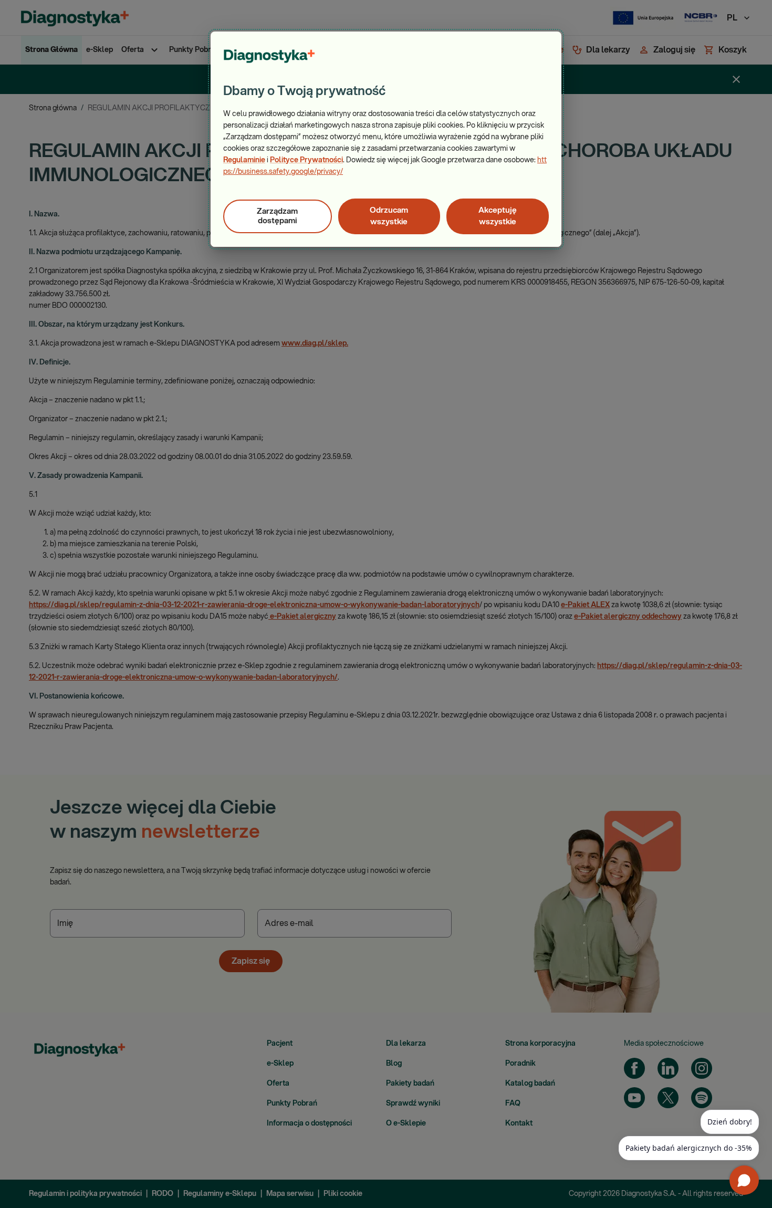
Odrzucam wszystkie (389, 216)
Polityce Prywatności (306, 160)
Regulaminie (244, 160)
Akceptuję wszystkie (497, 216)
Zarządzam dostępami (277, 216)
